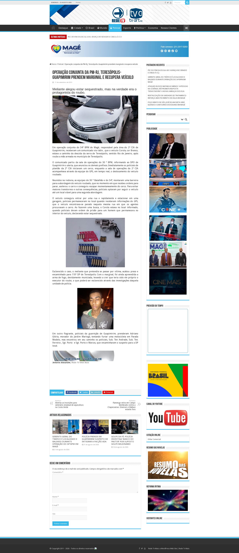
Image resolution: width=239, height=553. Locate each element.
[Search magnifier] (186, 119)
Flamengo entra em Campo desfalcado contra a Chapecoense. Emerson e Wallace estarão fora (121, 405)
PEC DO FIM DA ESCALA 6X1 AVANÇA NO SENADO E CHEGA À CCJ (95, 37)
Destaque (63, 28)
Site (53, 514)
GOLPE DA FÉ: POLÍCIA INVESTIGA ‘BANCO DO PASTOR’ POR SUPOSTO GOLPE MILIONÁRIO (122, 440)
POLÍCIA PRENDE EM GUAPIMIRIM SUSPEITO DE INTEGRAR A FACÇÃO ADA (95, 439)
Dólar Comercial (154, 439)
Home (78, 2)
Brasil (91, 28)
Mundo (103, 28)
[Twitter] (168, 2)
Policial (116, 28)
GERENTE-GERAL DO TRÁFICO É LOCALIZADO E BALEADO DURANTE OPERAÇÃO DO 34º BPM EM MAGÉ (65, 441)
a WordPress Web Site (168, 548)
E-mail (55, 505)
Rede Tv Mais (184, 548)
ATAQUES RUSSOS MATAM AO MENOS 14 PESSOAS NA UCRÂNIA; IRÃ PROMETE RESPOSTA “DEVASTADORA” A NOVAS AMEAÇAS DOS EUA (168, 88)
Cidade (77, 28)
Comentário (57, 472)
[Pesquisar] (187, 2)
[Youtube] (171, 2)
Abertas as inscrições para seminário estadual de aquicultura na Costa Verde (69, 404)
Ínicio (53, 64)
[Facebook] (165, 2)
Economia (153, 28)
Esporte (127, 28)
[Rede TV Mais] (119, 15)
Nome (55, 497)
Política (140, 28)
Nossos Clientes (168, 28)
